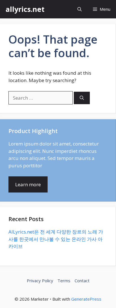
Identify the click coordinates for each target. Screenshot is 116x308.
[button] (79, 9)
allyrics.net (25, 9)
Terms (63, 280)
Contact (82, 280)
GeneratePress (86, 299)
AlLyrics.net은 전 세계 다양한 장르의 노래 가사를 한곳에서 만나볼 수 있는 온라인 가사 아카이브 (55, 238)
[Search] (82, 98)
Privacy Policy (40, 280)
